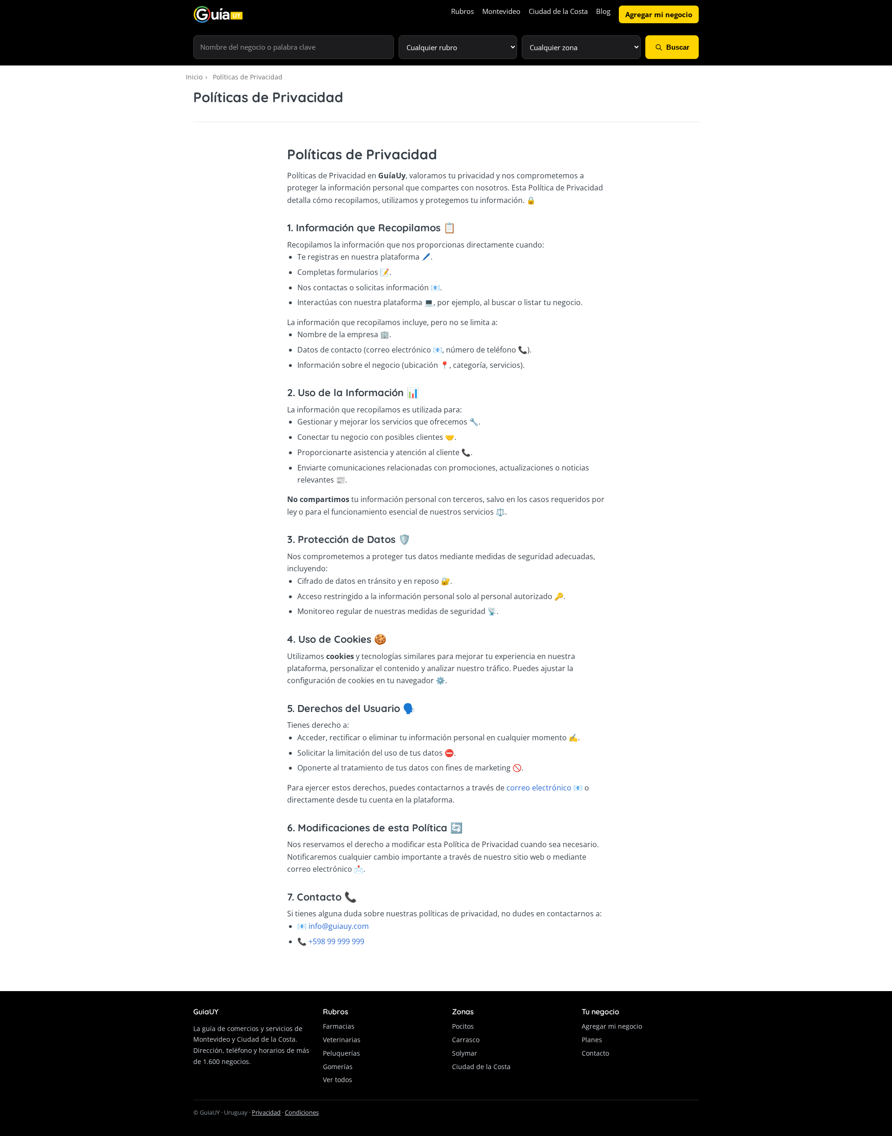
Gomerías (338, 1066)
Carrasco (465, 1039)
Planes (592, 1039)
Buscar (677, 47)
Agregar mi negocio (658, 14)
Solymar (464, 1053)
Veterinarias (342, 1039)
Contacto (595, 1053)
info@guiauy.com (338, 926)
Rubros (462, 11)
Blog (603, 11)
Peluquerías (341, 1053)
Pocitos (463, 1026)
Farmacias (338, 1026)
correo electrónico (538, 788)
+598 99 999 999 (336, 941)
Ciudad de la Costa (558, 11)
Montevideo (501, 11)
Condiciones (302, 1112)
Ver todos (337, 1079)
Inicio (194, 76)
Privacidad (266, 1112)
